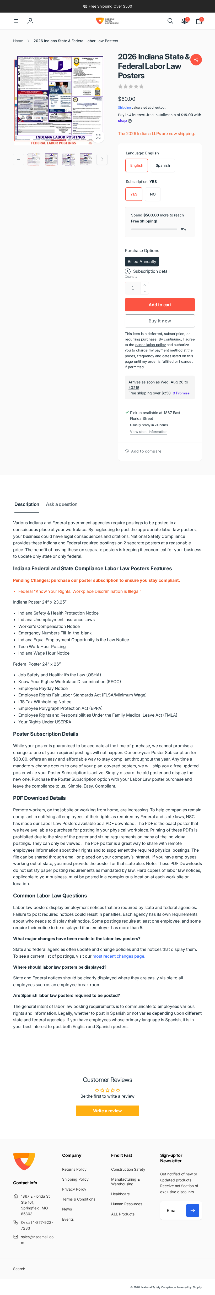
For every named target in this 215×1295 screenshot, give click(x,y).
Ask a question (62, 504)
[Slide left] (18, 159)
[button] (16, 21)
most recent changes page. (119, 956)
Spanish (163, 165)
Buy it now (160, 320)
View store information (148, 432)
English (136, 165)
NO (153, 194)
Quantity (131, 276)
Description (26, 504)
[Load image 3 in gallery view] (69, 159)
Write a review (107, 1110)
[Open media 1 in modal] (60, 99)
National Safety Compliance (158, 1287)
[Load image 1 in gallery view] (34, 159)
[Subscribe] (192, 1210)
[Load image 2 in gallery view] (51, 159)
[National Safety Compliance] (24, 1168)
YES (133, 194)
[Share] (196, 59)
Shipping (124, 107)
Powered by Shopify (189, 1287)
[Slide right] (102, 159)
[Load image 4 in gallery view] (86, 159)
